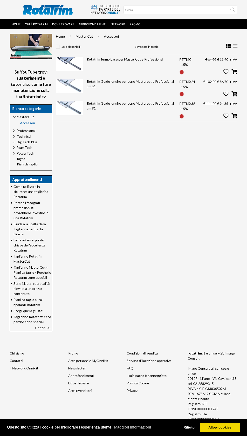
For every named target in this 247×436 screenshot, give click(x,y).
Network (118, 24)
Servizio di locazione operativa (149, 361)
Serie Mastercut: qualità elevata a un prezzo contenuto (32, 288)
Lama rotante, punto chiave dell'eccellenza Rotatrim (29, 245)
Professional (26, 131)
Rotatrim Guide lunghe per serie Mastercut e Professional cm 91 (130, 105)
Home (16, 24)
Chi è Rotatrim (36, 24)
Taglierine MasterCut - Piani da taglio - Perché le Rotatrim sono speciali (32, 272)
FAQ (130, 368)
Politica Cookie (138, 383)
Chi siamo (17, 353)
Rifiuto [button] (189, 427)
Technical (24, 136)
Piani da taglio (27, 164)
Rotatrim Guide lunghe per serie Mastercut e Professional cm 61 (130, 83)
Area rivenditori (80, 390)
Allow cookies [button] (220, 427)
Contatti (16, 361)
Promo (135, 24)
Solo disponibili (71, 46)
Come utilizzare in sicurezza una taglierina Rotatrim (31, 191)
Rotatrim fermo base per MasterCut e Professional (125, 59)
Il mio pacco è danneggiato (147, 376)
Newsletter (77, 368)
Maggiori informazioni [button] (132, 427)
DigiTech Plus (27, 142)
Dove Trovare (63, 24)
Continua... (43, 328)
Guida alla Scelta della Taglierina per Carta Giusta (30, 229)
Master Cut (84, 36)
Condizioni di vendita (142, 353)
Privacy (132, 390)
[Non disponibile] (181, 71)
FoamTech (24, 147)
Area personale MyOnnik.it (88, 361)
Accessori (111, 36)
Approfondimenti (92, 24)
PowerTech (25, 153)
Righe (21, 159)
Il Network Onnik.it (24, 368)
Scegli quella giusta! (28, 311)
